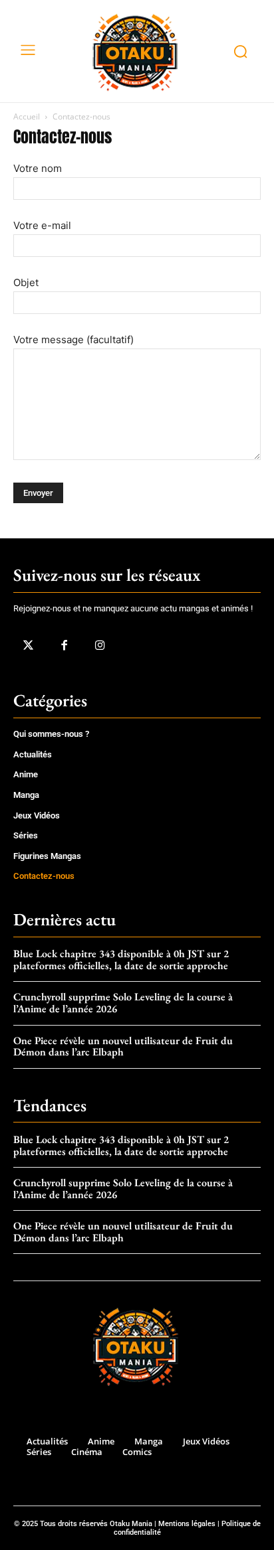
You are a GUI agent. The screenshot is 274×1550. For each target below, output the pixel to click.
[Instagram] (99, 645)
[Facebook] (63, 645)
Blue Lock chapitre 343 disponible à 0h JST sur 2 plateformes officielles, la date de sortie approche (121, 959)
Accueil (26, 116)
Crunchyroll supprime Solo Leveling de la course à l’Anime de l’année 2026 (123, 1003)
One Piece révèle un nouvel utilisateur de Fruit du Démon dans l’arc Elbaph (123, 1046)
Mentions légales (186, 1523)
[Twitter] (28, 645)
